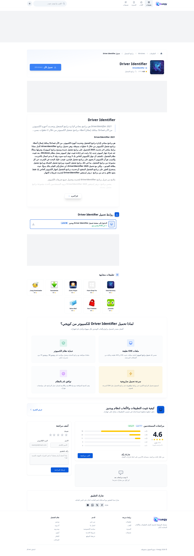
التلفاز (57, 536)
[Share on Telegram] (88, 505)
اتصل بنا (92, 525)
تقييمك (66, 431)
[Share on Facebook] (102, 505)
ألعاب (129, 525)
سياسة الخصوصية (89, 529)
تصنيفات (128, 532)
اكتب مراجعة (85, 455)
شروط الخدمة (90, 532)
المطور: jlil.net (31, 549)
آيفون (57, 532)
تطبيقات (128, 522)
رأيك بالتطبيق (64, 451)
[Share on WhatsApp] (92, 505)
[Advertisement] (97, 26)
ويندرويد (56, 529)
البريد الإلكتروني (42, 441)
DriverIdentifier (138, 68)
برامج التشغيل (129, 53)
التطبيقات (153, 53)
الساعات (56, 540)
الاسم (66, 441)
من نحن (92, 522)
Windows (141, 53)
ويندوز (57, 522)
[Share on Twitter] (97, 505)
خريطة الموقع (90, 536)
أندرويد (57, 525)
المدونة (128, 529)
